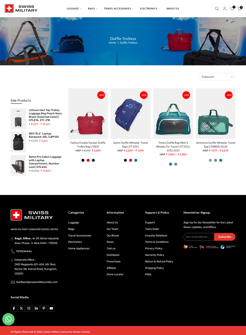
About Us (112, 222)
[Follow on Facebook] (14, 308)
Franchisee (114, 261)
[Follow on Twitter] (21, 308)
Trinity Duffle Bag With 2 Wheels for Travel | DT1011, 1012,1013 (173, 146)
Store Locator (115, 274)
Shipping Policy (154, 268)
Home (112, 42)
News (110, 242)
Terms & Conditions (157, 242)
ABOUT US (172, 8)
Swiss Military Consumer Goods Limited (67, 331)
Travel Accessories (79, 235)
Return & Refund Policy (159, 261)
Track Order (152, 229)
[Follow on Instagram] (29, 308)
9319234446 (24, 251)
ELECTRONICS (148, 8)
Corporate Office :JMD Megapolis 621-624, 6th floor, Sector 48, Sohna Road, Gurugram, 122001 (35, 266)
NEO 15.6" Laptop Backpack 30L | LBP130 (44, 135)
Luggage (73, 222)
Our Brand (113, 235)
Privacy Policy (154, 248)
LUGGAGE (73, 8)
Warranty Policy (154, 255)
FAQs (148, 274)
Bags (71, 229)
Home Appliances (79, 248)
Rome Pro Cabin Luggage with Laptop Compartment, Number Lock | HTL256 (45, 162)
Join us (111, 248)
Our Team (112, 229)
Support (150, 222)
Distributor (113, 255)
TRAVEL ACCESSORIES (117, 8)
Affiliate (111, 268)
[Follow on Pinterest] (44, 308)
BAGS (91, 8)
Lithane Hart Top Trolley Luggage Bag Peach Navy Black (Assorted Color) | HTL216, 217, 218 (45, 115)
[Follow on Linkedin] (36, 308)
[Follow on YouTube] (51, 308)
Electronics (75, 242)
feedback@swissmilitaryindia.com (37, 282)
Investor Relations (156, 235)
